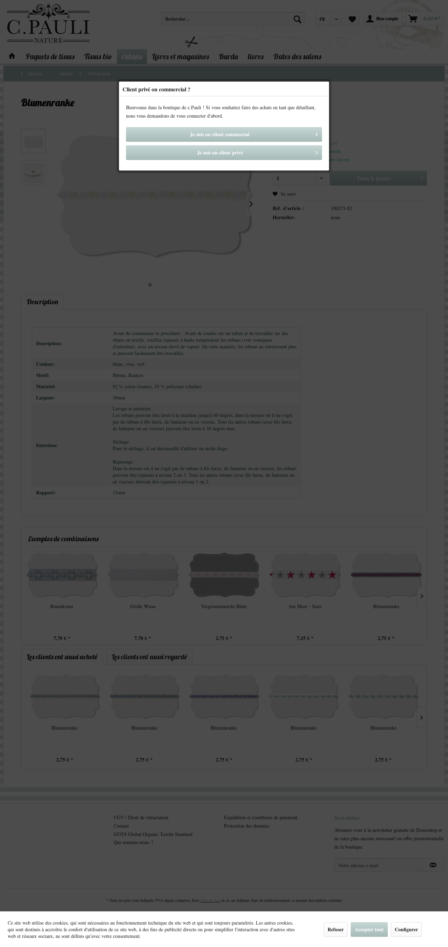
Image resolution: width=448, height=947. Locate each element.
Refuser (336, 929)
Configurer (406, 929)
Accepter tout (369, 929)
